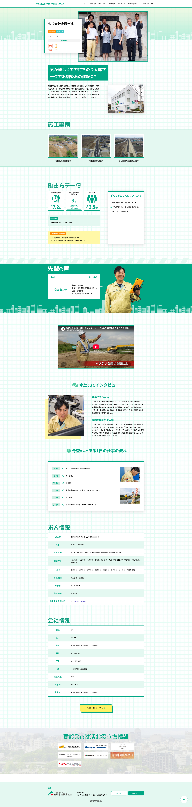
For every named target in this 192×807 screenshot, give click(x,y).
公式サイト (119, 793)
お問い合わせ (136, 793)
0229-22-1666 (80, 601)
